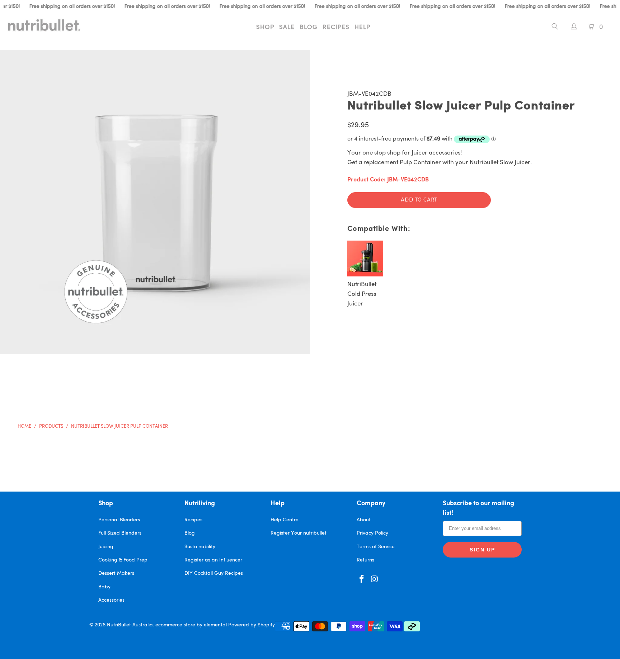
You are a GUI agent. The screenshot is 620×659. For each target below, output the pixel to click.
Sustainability (199, 546)
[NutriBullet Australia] (53, 25)
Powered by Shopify (251, 624)
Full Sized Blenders (119, 533)
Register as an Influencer (213, 560)
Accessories (111, 600)
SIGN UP (482, 550)
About (364, 519)
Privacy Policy (372, 533)
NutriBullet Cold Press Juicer (361, 294)
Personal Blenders (119, 519)
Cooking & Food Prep (122, 560)
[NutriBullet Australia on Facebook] (362, 579)
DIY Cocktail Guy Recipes (213, 573)
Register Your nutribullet (299, 533)
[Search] (555, 28)
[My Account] (570, 27)
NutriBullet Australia (130, 624)
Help (362, 27)
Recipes (336, 27)
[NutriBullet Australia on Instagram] (375, 579)
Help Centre (285, 519)
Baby (104, 586)
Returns (365, 560)
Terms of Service (376, 546)
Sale (287, 27)
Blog (309, 27)
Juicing (105, 546)
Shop (265, 27)
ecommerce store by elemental (191, 624)
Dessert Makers (116, 573)
